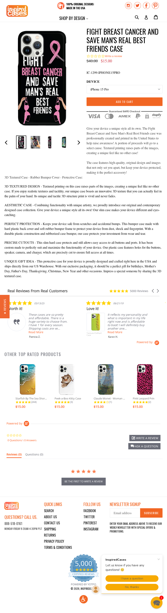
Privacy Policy (54, 541)
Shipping (50, 529)
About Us (50, 516)
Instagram (91, 529)
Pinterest (90, 522)
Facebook (90, 510)
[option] (21, 142)
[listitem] (38, 319)
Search (49, 510)
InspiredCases (89, 589)
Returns (50, 535)
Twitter (89, 516)
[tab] (14, 455)
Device (93, 81)
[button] (153, 291)
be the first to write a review (84, 481)
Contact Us (52, 522)
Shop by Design (74, 18)
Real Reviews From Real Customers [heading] (38, 291)
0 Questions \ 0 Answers (22, 440)
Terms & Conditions (58, 547)
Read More (36, 332)
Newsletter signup (125, 504)
